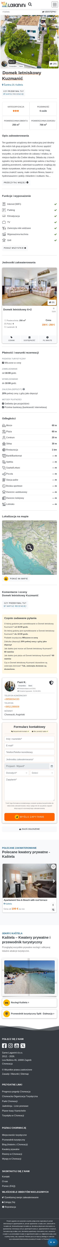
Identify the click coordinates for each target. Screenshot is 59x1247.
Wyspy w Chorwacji (11, 1159)
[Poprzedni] (8, 881)
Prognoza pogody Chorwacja (16, 1091)
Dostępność (29, 340)
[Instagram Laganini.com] (10, 1045)
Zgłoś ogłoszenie (30, 829)
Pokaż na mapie (18, 579)
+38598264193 (11, 699)
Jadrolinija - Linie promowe (15, 1106)
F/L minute (47, 340)
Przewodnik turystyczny (13, 1140)
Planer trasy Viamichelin (14, 1111)
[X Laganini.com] (23, 1045)
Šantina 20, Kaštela (13, 85)
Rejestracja (10, 1207)
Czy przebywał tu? (13, 92)
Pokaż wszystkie (14, 248)
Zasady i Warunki (10, 1074)
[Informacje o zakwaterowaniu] (53, 904)
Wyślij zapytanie (31, 817)
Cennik (11, 340)
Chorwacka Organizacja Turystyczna (20, 1096)
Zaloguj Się (9, 1202)
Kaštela (6, 12)
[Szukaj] (31, 4)
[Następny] (50, 881)
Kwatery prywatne (10, 1149)
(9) (52, 302)
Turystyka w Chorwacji (13, 1115)
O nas (5, 1181)
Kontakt (5, 1176)
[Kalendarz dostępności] (53, 909)
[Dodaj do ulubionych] (53, 866)
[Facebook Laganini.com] (4, 1045)
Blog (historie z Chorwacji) (15, 1144)
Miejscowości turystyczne (14, 1135)
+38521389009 (11, 707)
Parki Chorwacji (10, 1101)
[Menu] (55, 4)
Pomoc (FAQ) (8, 1186)
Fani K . (12, 62)
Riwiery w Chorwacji (12, 1154)
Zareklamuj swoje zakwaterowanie (21, 1197)
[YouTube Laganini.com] (16, 1045)
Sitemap (25, 1074)
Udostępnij (50, 12)
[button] (29, 547)
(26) (54, 64)
